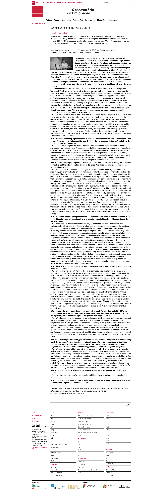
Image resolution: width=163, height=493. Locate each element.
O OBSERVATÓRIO (49, 3)
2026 (107, 416)
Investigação (54, 470)
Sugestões (35, 418)
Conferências (82, 464)
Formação (81, 467)
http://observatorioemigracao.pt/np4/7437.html (68, 393)
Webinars (81, 461)
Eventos (108, 455)
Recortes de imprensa (56, 475)
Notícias (109, 449)
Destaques (66, 20)
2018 (107, 438)
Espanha (53, 424)
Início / (34, 23)
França (52, 430)
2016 (107, 443)
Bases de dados (54, 458)
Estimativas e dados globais (58, 444)
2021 (107, 430)
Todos (52, 438)
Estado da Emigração (84, 430)
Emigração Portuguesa (84, 427)
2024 (107, 421)
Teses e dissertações (56, 473)
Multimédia (101, 20)
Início (33, 412)
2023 (107, 424)
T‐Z (79, 455)
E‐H (79, 444)
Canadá (52, 421)
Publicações (78, 20)
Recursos (54, 464)
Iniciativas (113, 20)
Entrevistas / (40, 23)
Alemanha (53, 416)
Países (53, 413)
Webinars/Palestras (111, 470)
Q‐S (79, 452)
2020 (107, 432)
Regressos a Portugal (56, 452)
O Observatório (37, 415)
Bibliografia (53, 467)
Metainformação (55, 461)
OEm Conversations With (85, 416)
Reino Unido (53, 432)
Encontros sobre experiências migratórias (90, 470)
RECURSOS (80, 3)
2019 (107, 435)
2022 (107, 427)
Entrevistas (90, 20)
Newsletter (35, 421)
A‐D (79, 441)
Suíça (52, 435)
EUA (51, 427)
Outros (80, 473)
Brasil (52, 419)
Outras (80, 435)
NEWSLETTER (61, 3)
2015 (107, 446)
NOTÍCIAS (71, 3)
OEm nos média (110, 464)
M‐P (79, 450)
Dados (56, 20)
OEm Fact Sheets (83, 421)
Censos (52, 450)
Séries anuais (54, 447)
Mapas (52, 455)
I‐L (45, 23)
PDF (70, 53)
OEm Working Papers (84, 424)
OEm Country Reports (84, 419)
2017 (107, 441)
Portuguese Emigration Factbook (87, 432)
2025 (107, 419)
